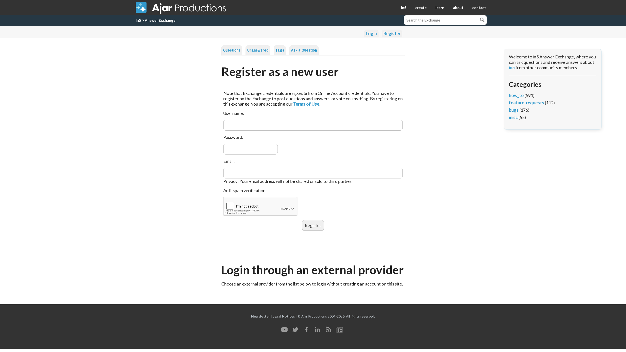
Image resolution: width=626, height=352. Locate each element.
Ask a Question (304, 50)
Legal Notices (284, 316)
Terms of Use (306, 104)
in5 (403, 7)
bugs (514, 110)
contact (479, 7)
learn (440, 7)
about (458, 7)
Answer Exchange (160, 20)
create (421, 7)
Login (371, 33)
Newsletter (260, 316)
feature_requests (526, 102)
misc (513, 117)
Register (392, 33)
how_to (516, 95)
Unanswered (257, 50)
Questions (231, 50)
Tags (279, 50)
